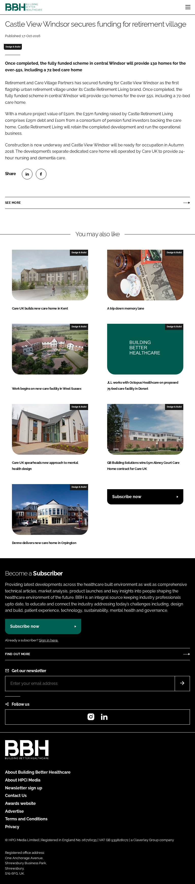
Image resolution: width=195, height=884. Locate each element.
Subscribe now (126, 496)
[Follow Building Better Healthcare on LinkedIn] (104, 718)
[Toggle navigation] (188, 7)
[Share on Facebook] (41, 174)
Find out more (17, 654)
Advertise (14, 811)
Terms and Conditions (26, 819)
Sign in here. (48, 640)
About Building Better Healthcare (38, 772)
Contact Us (16, 795)
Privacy (12, 826)
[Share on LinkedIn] (27, 174)
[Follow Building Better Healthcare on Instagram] (91, 718)
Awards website (20, 803)
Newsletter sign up (23, 788)
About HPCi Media (22, 780)
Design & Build (13, 46)
